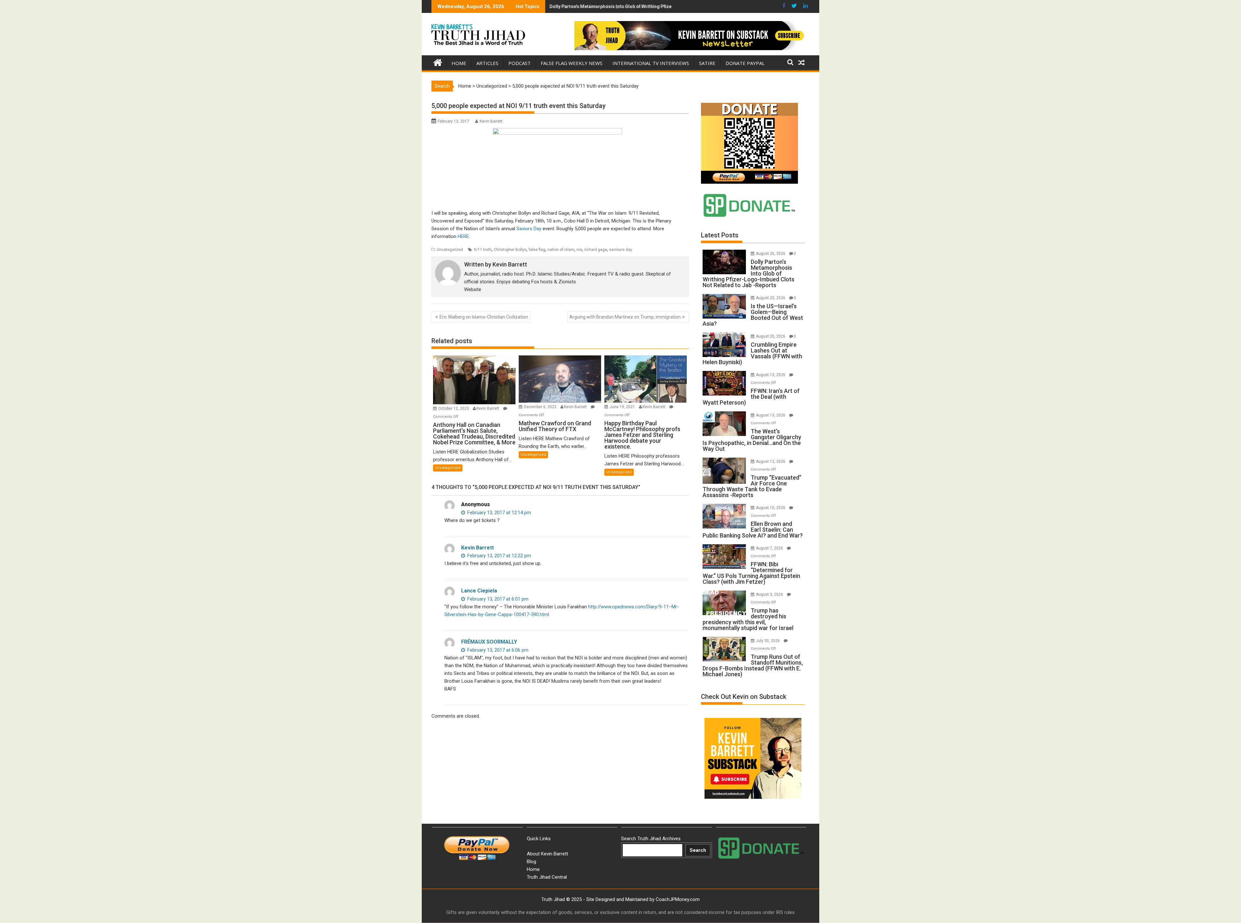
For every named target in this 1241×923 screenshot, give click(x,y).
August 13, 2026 (771, 375)
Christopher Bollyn (510, 249)
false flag (537, 249)
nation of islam (560, 249)
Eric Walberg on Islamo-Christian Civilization (484, 317)
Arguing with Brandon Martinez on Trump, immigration (625, 317)
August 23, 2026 (771, 298)
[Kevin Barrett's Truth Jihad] (437, 62)
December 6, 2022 (540, 407)
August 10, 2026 (771, 507)
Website (472, 289)
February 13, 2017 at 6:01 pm (497, 599)
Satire (707, 63)
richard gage (595, 249)
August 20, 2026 (771, 336)
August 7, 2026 (770, 548)
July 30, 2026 (768, 640)
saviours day (620, 249)
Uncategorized (491, 86)
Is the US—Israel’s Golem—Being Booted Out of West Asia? (611, 6)
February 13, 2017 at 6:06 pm (497, 650)
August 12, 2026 (771, 461)
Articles (487, 63)
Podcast (519, 63)
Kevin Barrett (491, 121)
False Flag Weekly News (571, 63)
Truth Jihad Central (547, 877)
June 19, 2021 (623, 407)
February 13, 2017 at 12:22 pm (498, 556)
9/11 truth (483, 249)
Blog (531, 861)
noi (579, 249)
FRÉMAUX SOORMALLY (489, 642)
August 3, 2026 (770, 594)
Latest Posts (719, 235)
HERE (463, 236)
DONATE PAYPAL (745, 63)
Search (698, 850)
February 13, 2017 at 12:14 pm (498, 513)
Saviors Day (528, 229)
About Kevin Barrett (547, 854)
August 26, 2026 (771, 253)
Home (458, 63)
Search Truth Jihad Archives (651, 839)
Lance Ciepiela (479, 591)
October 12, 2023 (454, 408)
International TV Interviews (650, 63)
